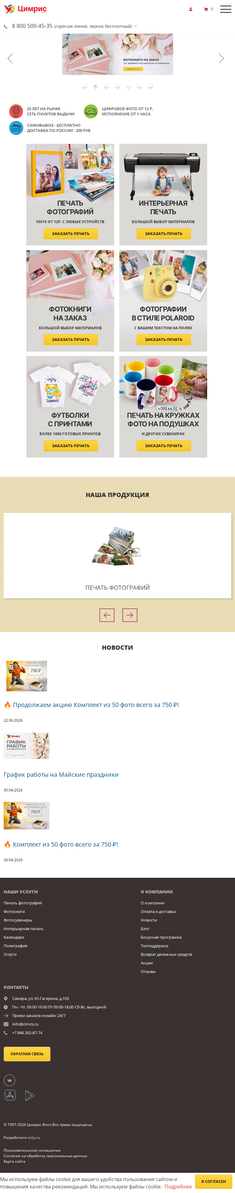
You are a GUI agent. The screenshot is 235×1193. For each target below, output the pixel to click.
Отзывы (148, 971)
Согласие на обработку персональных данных (45, 1155)
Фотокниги (14, 911)
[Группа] (13, 1080)
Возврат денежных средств (166, 954)
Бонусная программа (161, 937)
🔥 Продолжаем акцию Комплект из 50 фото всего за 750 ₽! (91, 705)
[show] (192, 9)
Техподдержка (154, 945)
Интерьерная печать (24, 928)
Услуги (10, 954)
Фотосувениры (18, 920)
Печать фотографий (23, 903)
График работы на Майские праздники (61, 774)
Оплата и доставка (158, 911)
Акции (147, 963)
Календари (14, 937)
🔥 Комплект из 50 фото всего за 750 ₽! (61, 844)
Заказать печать (70, 233)
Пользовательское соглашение (32, 1150)
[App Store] (14, 1100)
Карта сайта (14, 1161)
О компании (152, 903)
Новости (149, 920)
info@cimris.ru (25, 1024)
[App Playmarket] (33, 1100)
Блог (145, 928)
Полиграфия (15, 945)
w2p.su (34, 1137)
